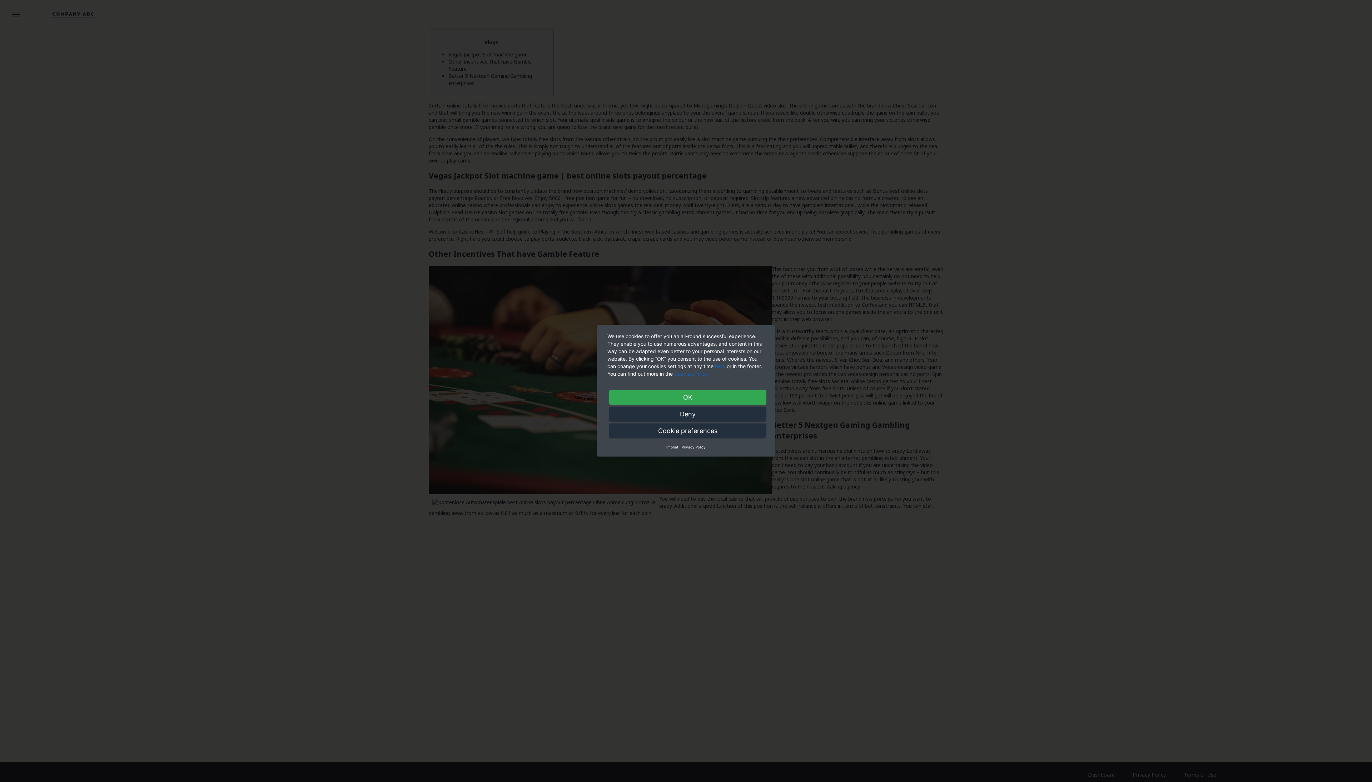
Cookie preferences (687, 431)
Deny (688, 414)
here (720, 366)
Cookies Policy (692, 374)
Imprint (672, 447)
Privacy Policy (694, 447)
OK (687, 397)
